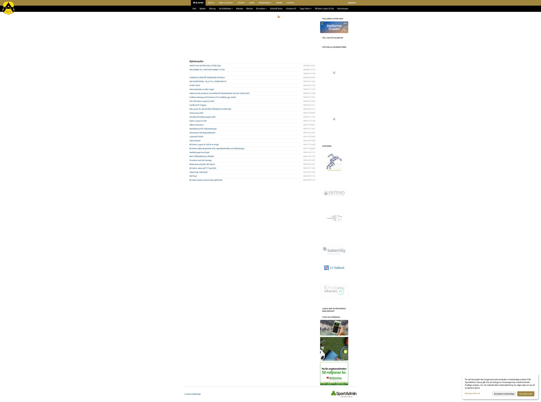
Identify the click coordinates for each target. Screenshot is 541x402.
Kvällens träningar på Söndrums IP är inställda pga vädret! (212, 97)
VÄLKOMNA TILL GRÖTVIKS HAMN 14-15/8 (206, 70)
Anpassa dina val (472, 393)
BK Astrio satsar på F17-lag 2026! (202, 168)
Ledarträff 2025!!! (196, 137)
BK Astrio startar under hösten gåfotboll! (205, 180)
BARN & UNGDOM (225, 3)
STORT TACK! (194, 85)
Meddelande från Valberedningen (203, 129)
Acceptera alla (525, 394)
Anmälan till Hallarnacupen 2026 (202, 117)
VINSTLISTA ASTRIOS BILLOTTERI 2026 (205, 66)
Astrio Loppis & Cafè (198, 121)
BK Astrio (199, 3)
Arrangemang (264, 3)
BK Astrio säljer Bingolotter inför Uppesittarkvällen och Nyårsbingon (217, 148)
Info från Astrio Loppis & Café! (201, 101)
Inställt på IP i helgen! (197, 105)
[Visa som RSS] (279, 17)
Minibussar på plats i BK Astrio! (202, 164)
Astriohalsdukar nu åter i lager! (201, 89)
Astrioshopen (195, 141)
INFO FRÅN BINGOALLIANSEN (201, 156)
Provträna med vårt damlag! (200, 160)
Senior (210, 3)
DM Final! (193, 176)
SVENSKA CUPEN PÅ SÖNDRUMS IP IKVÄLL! (207, 77)
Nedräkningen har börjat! (199, 152)
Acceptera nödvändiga (504, 394)
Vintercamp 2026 (196, 113)
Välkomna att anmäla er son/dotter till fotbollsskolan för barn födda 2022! (219, 93)
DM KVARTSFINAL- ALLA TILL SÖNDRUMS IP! (207, 81)
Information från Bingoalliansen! (202, 133)
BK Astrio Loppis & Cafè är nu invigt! (204, 144)
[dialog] (500, 386)
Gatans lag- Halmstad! (198, 172)
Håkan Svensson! (196, 125)
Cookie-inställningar (193, 394)
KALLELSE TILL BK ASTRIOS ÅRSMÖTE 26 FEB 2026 (210, 109)
